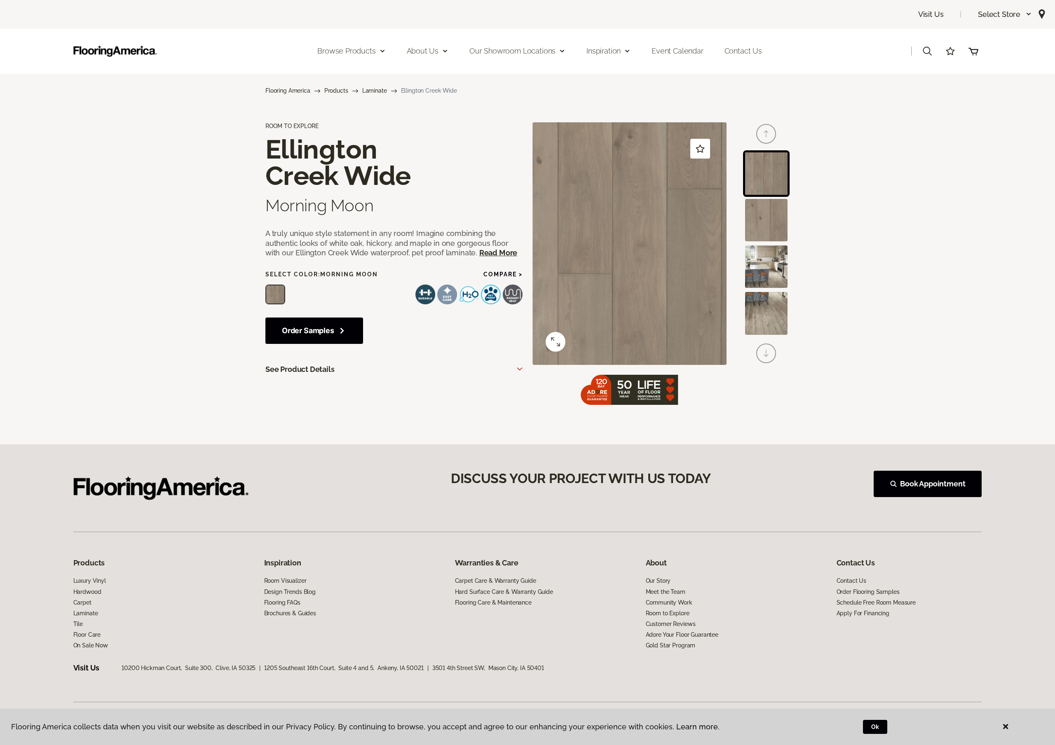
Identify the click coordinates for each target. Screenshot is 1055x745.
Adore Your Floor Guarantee (682, 634)
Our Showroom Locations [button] (512, 51)
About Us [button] (423, 51)
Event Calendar (677, 51)
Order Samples (308, 330)
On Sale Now (90, 645)
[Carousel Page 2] (766, 220)
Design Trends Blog (290, 592)
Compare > (503, 274)
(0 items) (973, 51)
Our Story (658, 580)
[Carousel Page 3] (766, 266)
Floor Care (87, 634)
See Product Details (300, 369)
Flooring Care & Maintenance (493, 602)
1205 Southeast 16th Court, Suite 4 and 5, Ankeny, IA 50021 (344, 668)
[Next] (766, 353)
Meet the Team (665, 592)
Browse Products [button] (346, 51)
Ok (875, 727)
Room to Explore (667, 613)
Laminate (374, 90)
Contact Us (743, 51)
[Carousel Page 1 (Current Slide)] (766, 173)
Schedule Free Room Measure (876, 602)
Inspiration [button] (603, 51)
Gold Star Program (671, 645)
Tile (78, 624)
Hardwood (87, 592)
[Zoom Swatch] (555, 342)
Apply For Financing (863, 613)
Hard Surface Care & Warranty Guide (504, 592)
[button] (1005, 14)
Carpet (82, 602)
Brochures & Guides (290, 613)
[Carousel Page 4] (766, 313)
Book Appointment (932, 483)
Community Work (669, 602)
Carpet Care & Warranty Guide (495, 580)
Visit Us (931, 14)
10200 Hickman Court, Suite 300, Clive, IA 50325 (189, 668)
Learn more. (698, 726)
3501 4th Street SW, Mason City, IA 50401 (488, 668)
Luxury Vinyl (89, 580)
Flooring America (287, 90)
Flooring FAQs (282, 602)
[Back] (766, 134)
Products (336, 90)
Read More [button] (498, 252)
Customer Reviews (671, 624)
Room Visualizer (285, 580)
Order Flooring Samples (868, 592)
